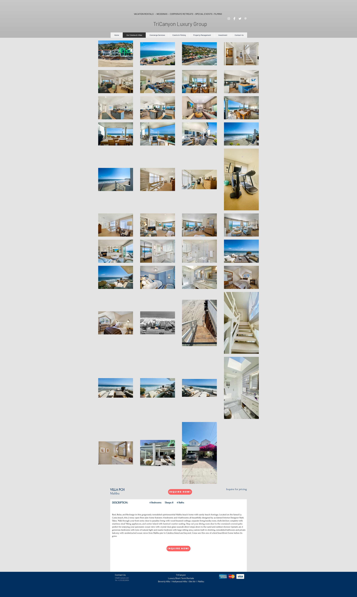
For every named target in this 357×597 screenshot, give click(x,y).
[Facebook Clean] (234, 18)
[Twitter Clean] (240, 18)
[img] (223, 576)
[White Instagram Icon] (228, 18)
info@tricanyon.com (122, 578)
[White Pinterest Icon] (245, 18)
